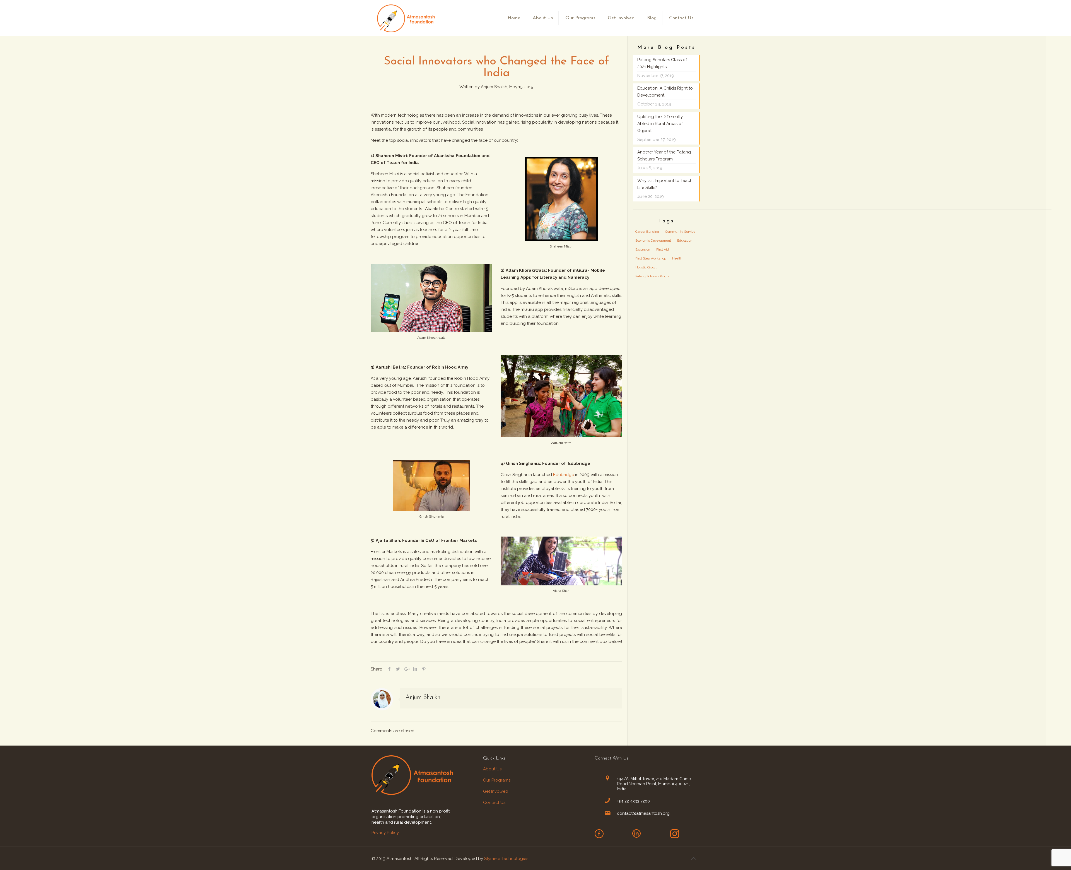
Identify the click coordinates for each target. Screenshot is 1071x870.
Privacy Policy (385, 832)
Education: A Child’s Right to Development (665, 92)
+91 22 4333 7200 (633, 801)
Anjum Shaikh (423, 697)
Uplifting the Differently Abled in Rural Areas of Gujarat (660, 123)
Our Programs (496, 780)
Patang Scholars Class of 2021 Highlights (662, 63)
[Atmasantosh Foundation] (406, 18)
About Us (493, 769)
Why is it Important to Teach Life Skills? (665, 184)
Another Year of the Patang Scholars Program (664, 156)
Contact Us (494, 802)
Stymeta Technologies (506, 858)
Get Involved (495, 791)
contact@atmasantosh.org (643, 813)
